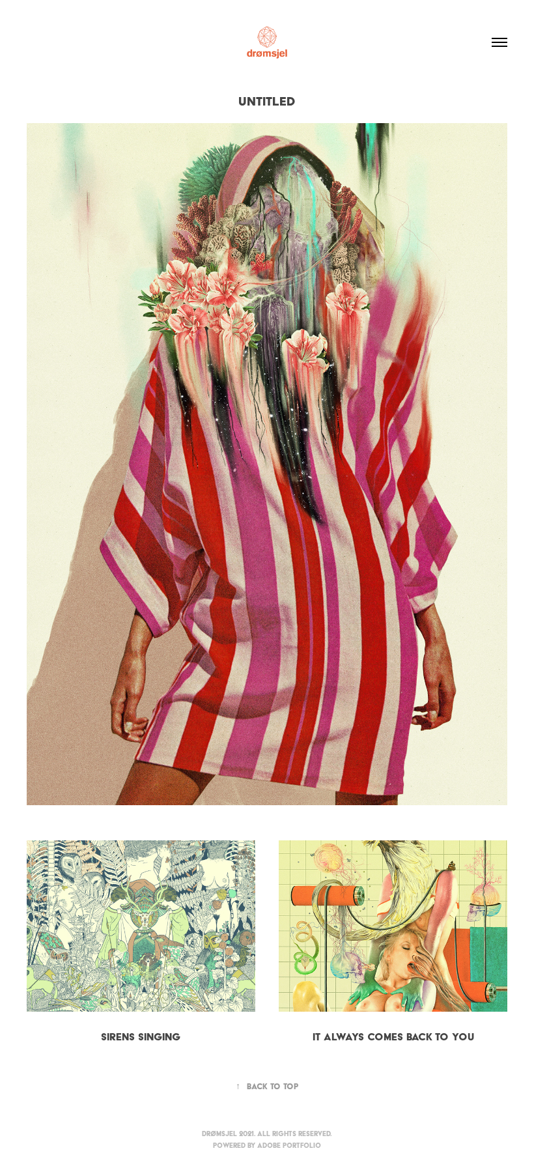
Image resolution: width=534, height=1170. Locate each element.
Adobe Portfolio (289, 1145)
